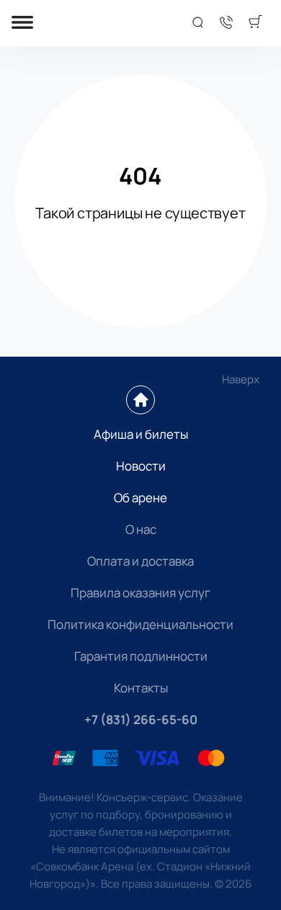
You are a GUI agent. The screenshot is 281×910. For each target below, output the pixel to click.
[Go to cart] (255, 23)
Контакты (141, 687)
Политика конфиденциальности (140, 624)
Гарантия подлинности (141, 656)
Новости (141, 466)
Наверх (240, 379)
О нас (140, 529)
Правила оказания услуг (140, 592)
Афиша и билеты (141, 434)
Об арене (140, 497)
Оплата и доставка (140, 561)
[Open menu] (22, 23)
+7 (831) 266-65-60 (140, 719)
